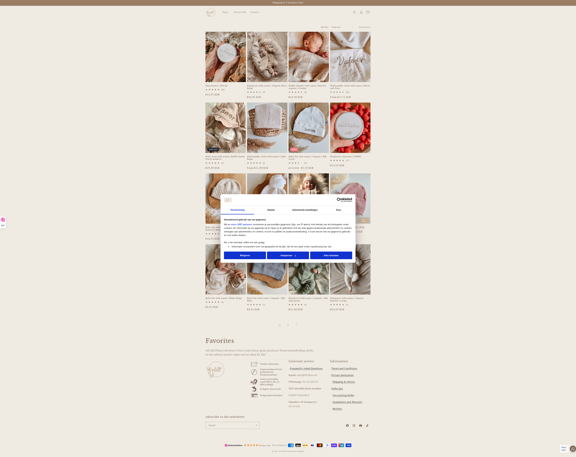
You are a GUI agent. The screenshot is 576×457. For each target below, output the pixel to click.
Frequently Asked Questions (306, 368)
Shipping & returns (344, 381)
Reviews (337, 408)
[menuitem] (226, 12)
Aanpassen (286, 255)
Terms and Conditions (344, 368)
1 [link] (280, 324)
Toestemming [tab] (237, 210)
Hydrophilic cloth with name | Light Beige (266, 157)
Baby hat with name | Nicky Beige (224, 298)
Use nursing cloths (343, 395)
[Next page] (296, 324)
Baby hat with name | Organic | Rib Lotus (308, 157)
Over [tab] (338, 210)
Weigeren (245, 255)
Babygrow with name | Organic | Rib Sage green (308, 299)
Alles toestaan (331, 255)
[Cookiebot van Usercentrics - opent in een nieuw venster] (339, 200)
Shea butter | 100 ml (216, 86)
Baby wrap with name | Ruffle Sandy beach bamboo (225, 157)
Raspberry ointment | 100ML (346, 156)
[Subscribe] (256, 425)
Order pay (337, 388)
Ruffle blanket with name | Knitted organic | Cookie (307, 87)
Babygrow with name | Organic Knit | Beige (267, 87)
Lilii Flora (283, 451)
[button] (354, 12)
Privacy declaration (343, 375)
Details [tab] (271, 210)
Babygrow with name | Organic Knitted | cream (347, 299)
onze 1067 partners (241, 224)
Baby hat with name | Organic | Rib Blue (266, 299)
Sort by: (325, 27)
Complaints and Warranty (347, 402)
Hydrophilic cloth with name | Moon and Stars (350, 87)
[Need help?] (573, 449)
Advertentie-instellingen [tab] (305, 210)
